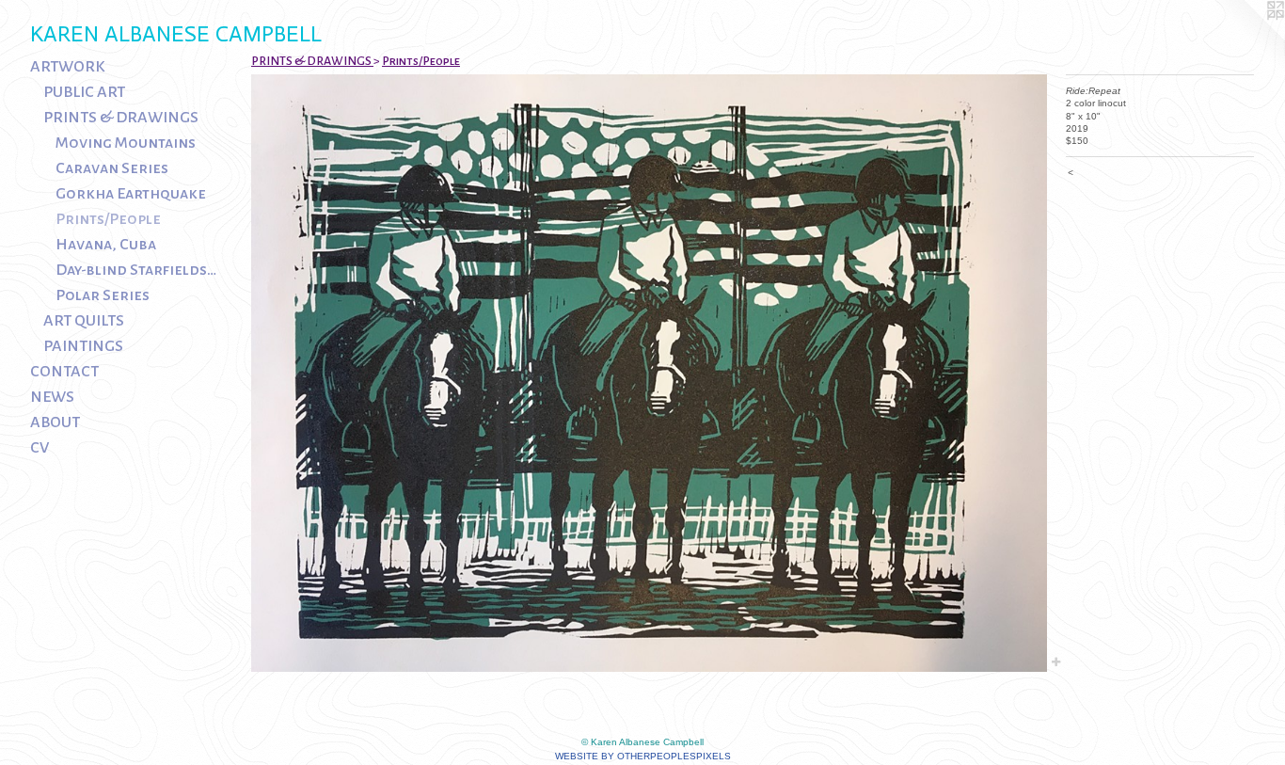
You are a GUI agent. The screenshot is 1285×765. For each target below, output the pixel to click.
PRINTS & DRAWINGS (120, 117)
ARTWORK (67, 66)
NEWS (52, 397)
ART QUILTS (83, 320)
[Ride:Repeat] (649, 373)
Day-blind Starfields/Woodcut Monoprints (137, 270)
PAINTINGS (83, 346)
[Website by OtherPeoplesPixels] (1247, 37)
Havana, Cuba (106, 244)
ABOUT (55, 422)
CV (39, 447)
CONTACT (64, 371)
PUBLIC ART (84, 92)
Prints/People (108, 219)
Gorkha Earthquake (131, 193)
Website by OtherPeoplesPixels (643, 756)
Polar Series (103, 295)
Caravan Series (112, 168)
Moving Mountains (126, 143)
